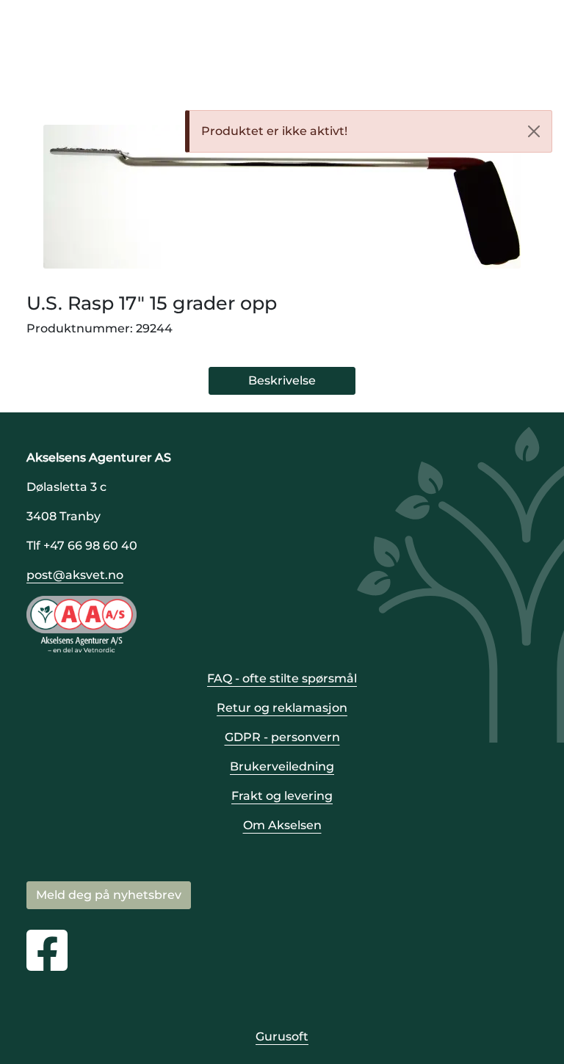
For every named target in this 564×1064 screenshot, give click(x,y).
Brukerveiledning (282, 766)
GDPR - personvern (282, 737)
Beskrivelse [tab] (282, 380)
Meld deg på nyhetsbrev (108, 895)
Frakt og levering (282, 796)
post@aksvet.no (74, 575)
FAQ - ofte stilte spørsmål (282, 678)
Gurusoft (282, 1036)
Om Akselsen (282, 825)
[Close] (534, 131)
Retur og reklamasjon (282, 708)
